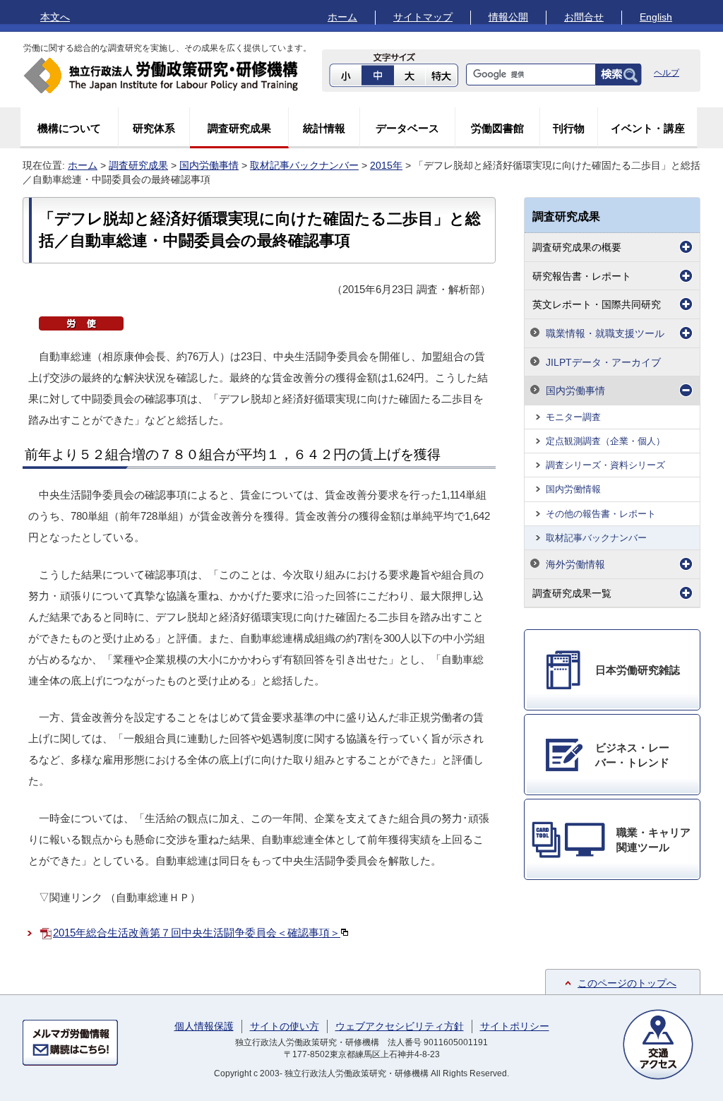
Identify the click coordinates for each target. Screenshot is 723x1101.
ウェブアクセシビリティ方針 (399, 1026)
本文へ (55, 17)
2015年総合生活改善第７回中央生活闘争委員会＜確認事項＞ (196, 933)
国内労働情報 (573, 489)
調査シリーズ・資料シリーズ (605, 465)
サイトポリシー (514, 1026)
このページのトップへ (627, 983)
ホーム (342, 17)
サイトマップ (423, 17)
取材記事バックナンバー (304, 165)
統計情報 (324, 128)
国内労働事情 (209, 165)
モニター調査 (573, 417)
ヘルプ (666, 73)
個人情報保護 (204, 1026)
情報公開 (508, 17)
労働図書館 (497, 128)
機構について (69, 128)
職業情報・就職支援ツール (605, 333)
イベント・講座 (648, 128)
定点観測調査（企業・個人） (605, 441)
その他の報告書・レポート (601, 513)
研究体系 (154, 128)
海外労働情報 (575, 564)
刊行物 (569, 128)
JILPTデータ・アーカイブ (603, 362)
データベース (407, 128)
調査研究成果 (239, 128)
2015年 (386, 165)
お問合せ (584, 17)
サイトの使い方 (284, 1026)
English (656, 17)
